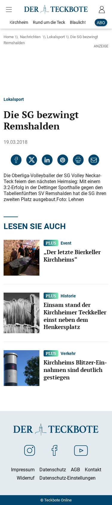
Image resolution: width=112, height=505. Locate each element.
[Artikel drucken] (78, 160)
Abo (101, 22)
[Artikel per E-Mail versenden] (93, 160)
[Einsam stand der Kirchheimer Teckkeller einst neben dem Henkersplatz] (21, 312)
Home (9, 36)
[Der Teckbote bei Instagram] (29, 450)
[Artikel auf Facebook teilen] (16, 160)
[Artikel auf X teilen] (31, 160)
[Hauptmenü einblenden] (10, 10)
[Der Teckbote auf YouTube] (81, 450)
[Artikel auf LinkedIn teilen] (47, 160)
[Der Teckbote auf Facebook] (54, 450)
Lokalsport (56, 36)
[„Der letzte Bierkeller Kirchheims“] (21, 257)
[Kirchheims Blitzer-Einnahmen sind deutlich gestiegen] (21, 368)
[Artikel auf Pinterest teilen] (62, 160)
